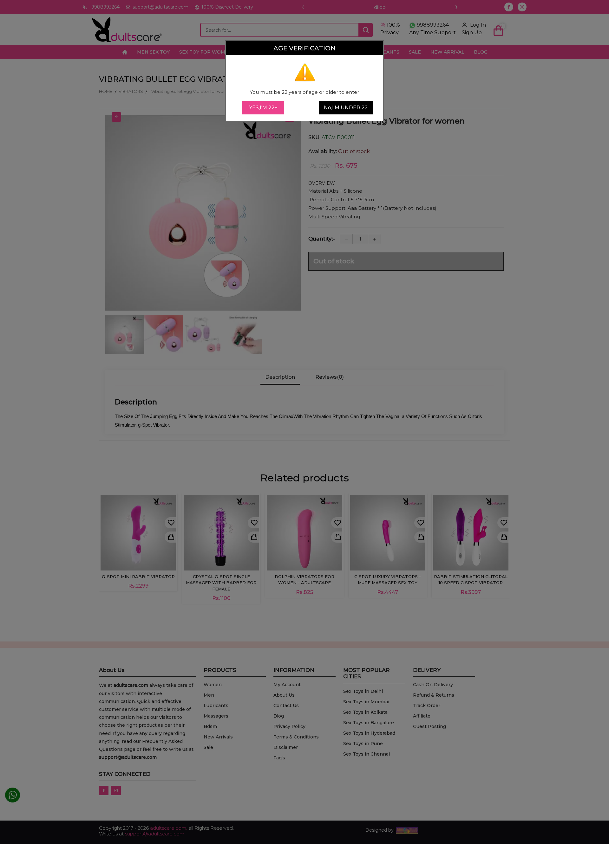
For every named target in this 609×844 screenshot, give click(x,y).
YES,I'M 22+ (263, 108)
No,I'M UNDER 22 (346, 108)
